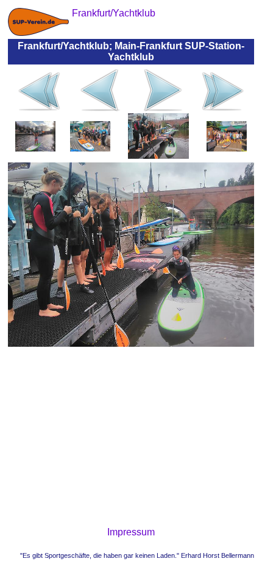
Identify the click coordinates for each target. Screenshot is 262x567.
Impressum (131, 532)
